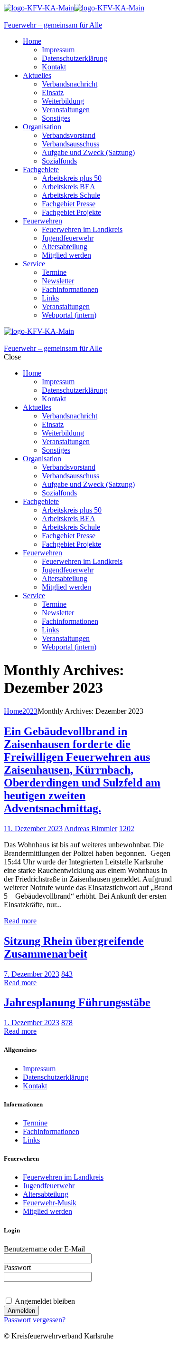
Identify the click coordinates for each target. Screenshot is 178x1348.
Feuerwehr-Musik (49, 1203)
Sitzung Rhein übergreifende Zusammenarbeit (74, 947)
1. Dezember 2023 (31, 1022)
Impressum (39, 1069)
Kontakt (35, 1086)
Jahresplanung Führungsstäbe (77, 1002)
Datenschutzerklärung (55, 1077)
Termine (35, 1123)
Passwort (17, 1267)
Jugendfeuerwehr (49, 1186)
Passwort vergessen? (35, 1320)
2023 (29, 711)
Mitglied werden (47, 1211)
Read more (20, 921)
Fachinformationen (51, 1131)
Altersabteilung (45, 1194)
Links (31, 1140)
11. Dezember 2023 (33, 828)
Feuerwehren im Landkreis (63, 1177)
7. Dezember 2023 (31, 974)
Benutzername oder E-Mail (44, 1249)
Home (13, 711)
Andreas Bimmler (90, 828)
